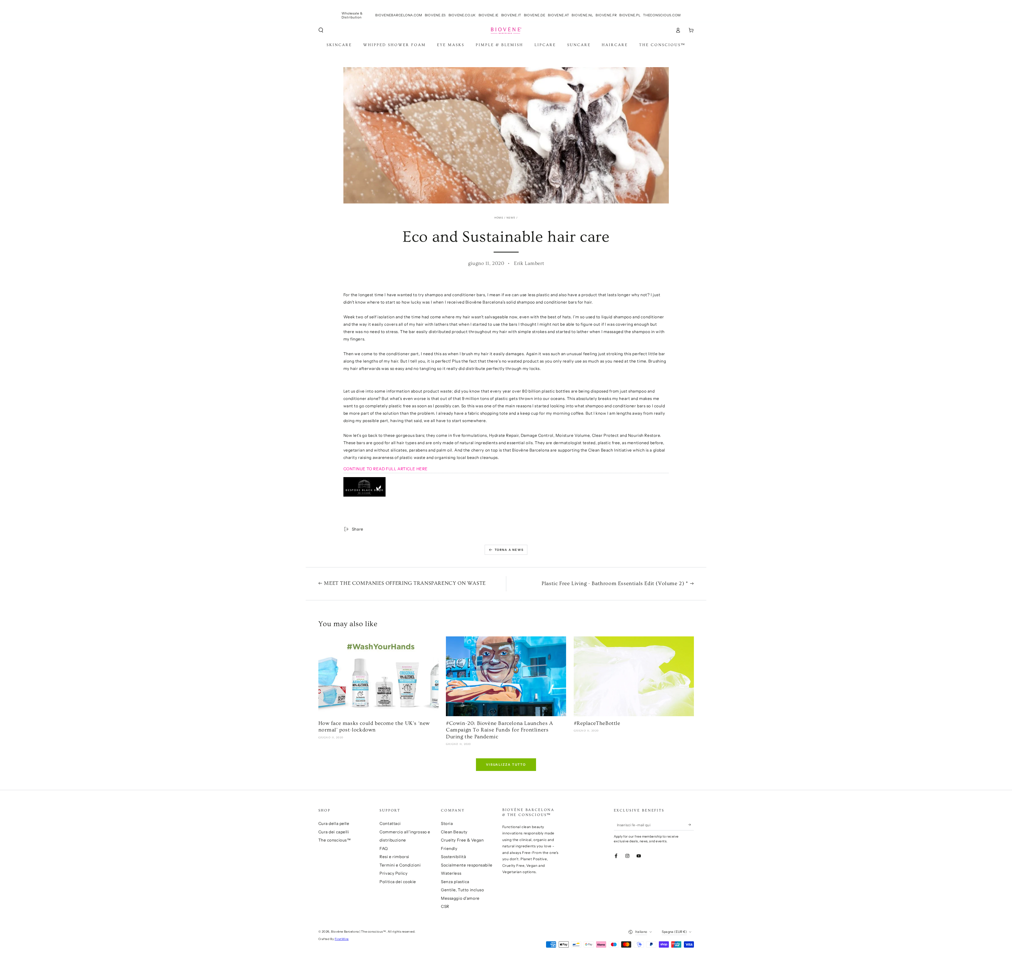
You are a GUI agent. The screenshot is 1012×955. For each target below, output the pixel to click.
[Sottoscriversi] (691, 824)
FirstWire (342, 939)
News (511, 217)
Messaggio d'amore (460, 898)
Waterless (451, 873)
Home (498, 217)
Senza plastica (455, 881)
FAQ (384, 848)
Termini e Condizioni (400, 865)
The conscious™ (334, 840)
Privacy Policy (393, 873)
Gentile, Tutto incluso (462, 889)
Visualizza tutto (506, 764)
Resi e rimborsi (394, 856)
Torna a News (509, 550)
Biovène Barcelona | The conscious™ (358, 931)
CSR (445, 906)
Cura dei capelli (333, 831)
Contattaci (390, 823)
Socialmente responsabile (467, 865)
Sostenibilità (453, 856)
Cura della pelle (333, 823)
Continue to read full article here (385, 468)
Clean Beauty (454, 831)
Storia (447, 823)
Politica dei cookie (398, 881)
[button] (320, 30)
